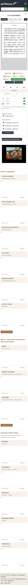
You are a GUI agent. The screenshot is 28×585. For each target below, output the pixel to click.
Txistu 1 (10, 19)
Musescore (22, 575)
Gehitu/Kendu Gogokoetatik (26, 13)
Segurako (5, 492)
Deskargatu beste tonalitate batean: (11, 139)
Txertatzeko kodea (8, 132)
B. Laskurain (14, 469)
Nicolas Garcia (5, 306)
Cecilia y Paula (7, 304)
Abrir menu (25, 3)
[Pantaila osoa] (25, 19)
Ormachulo (6, 544)
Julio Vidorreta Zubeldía (6, 229)
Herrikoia (13, 178)
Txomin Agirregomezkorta (7, 204)
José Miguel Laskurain (6, 178)
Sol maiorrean (19, 82)
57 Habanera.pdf (9, 116)
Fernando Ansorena (19, 73)
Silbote (20, 19)
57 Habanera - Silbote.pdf (11, 128)
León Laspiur (4, 443)
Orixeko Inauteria (8, 372)
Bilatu (25, 9)
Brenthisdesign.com (21, 578)
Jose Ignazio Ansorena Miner (7, 374)
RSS (2, 583)
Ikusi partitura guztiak (7, 331)
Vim (18, 575)
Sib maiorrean (9, 82)
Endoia (4, 346)
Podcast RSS (7, 583)
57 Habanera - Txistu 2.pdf (11, 125)
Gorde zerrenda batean (19, 79)
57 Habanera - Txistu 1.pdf (11, 122)
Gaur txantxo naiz (8, 201)
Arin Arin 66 (6, 467)
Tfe (6, 578)
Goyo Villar (4, 520)
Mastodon (10, 580)
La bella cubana (7, 176)
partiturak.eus (10, 4)
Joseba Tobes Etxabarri (6, 469)
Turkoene (5, 397)
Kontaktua (3, 576)
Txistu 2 (15, 19)
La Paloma (5, 253)
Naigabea (5, 441)
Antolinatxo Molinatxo (10, 227)
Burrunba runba (8, 518)
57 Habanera (4, 19)
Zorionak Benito (7, 278)
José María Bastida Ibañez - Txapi (8, 280)
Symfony (14, 575)
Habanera (9, 73)
